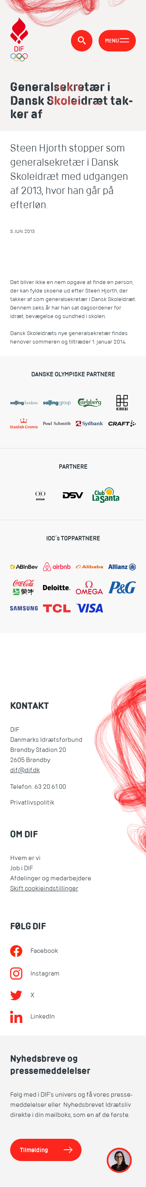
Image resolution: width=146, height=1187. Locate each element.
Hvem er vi (25, 858)
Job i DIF (21, 868)
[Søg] (81, 40)
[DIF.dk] (19, 40)
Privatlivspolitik (32, 802)
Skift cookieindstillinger (44, 888)
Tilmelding (34, 1150)
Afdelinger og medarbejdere (50, 878)
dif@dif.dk (25, 770)
